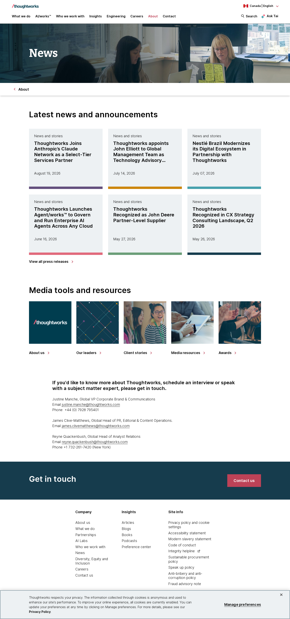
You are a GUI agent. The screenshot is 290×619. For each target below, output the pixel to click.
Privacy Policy (40, 612)
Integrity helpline (181, 551)
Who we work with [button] (70, 16)
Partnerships (85, 535)
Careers (81, 569)
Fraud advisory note (184, 584)
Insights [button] (95, 16)
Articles (128, 522)
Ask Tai (272, 16)
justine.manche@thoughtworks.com (91, 404)
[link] (51, 262)
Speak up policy (181, 567)
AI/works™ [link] (43, 16)
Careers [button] (136, 16)
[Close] (281, 594)
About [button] (153, 16)
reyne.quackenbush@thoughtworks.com (95, 442)
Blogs (126, 529)
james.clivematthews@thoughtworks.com (96, 426)
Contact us (84, 575)
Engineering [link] (116, 16)
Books (127, 535)
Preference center (136, 547)
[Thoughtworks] (25, 4)
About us (82, 522)
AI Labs (81, 541)
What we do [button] (21, 16)
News (80, 553)
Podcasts (129, 541)
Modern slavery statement (189, 539)
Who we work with (90, 547)
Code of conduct (182, 545)
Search (251, 16)
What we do (85, 529)
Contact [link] (169, 16)
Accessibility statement (187, 533)
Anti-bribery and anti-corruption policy (185, 575)
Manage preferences (242, 604)
